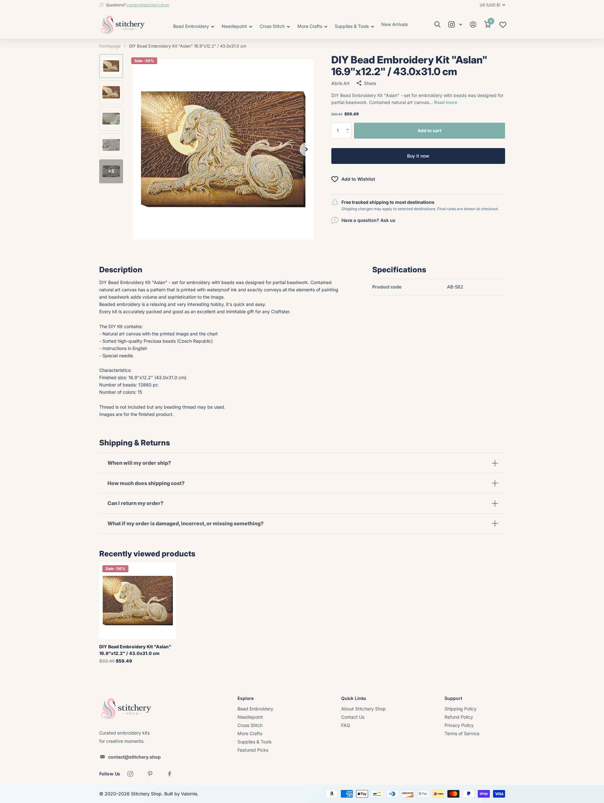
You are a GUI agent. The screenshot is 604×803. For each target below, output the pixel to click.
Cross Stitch (250, 725)
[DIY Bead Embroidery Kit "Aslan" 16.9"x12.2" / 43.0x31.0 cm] (137, 600)
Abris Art (340, 83)
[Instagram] (130, 774)
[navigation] (111, 66)
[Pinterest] (150, 774)
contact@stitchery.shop (148, 5)
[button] (349, 124)
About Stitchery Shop (363, 708)
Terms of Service (462, 733)
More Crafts (249, 733)
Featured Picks (252, 750)
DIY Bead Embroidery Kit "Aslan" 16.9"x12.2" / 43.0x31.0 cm (135, 650)
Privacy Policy (459, 725)
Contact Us (352, 717)
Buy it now (418, 156)
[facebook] (170, 774)
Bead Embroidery (255, 708)
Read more (445, 102)
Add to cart (429, 130)
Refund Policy (459, 717)
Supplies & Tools (254, 741)
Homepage (110, 46)
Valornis (189, 793)
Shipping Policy (461, 708)
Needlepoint (250, 717)
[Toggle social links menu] (455, 24)
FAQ (345, 725)
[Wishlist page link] (503, 26)
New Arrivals (394, 24)
